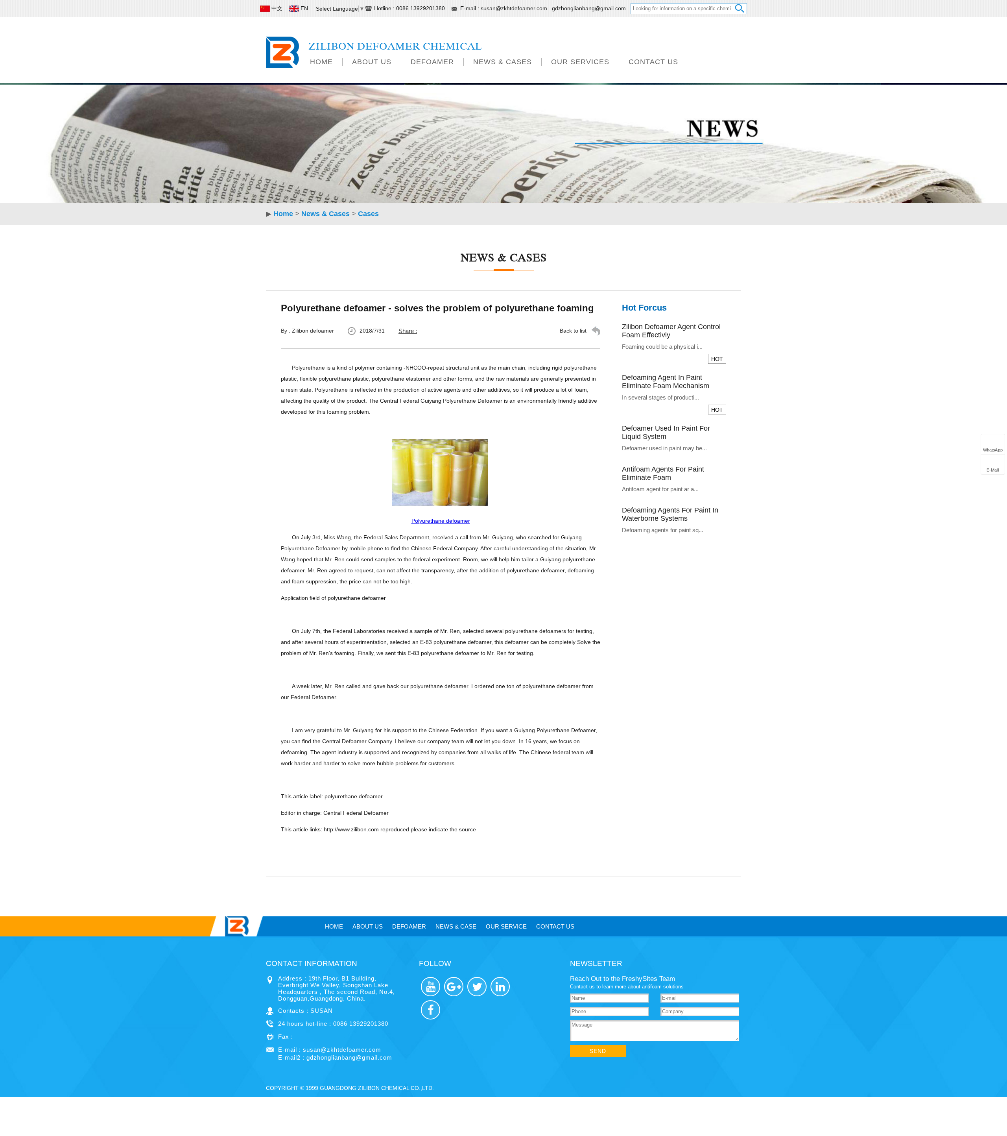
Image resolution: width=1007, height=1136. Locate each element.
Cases (368, 214)
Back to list (573, 330)
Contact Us (653, 62)
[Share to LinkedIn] (500, 986)
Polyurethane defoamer (440, 521)
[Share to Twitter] (477, 986)
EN (304, 8)
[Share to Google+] (453, 986)
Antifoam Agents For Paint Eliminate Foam (663, 473)
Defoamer (432, 62)
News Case (455, 926)
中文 (277, 8)
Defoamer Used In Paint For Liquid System (666, 432)
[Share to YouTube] (430, 986)
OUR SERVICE (506, 926)
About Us (371, 62)
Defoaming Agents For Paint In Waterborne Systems (670, 514)
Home (321, 62)
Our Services (580, 62)
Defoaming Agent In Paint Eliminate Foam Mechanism (665, 382)
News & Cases (502, 62)
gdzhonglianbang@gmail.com (589, 8)
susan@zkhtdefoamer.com (515, 8)
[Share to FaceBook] (430, 1009)
